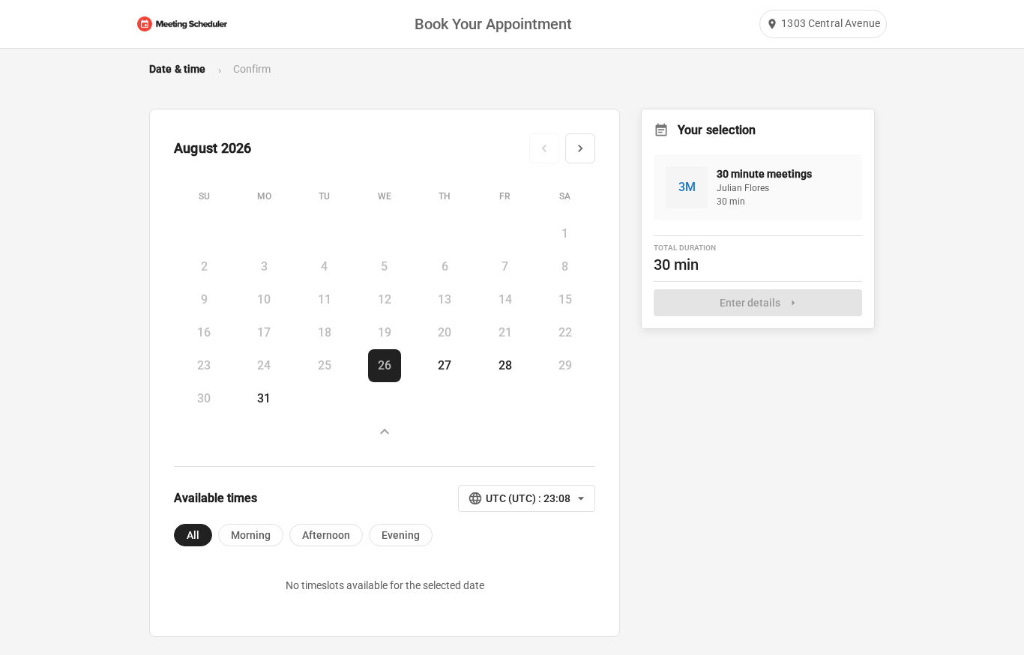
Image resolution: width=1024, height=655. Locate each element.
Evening (401, 535)
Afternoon (326, 535)
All (193, 535)
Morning (251, 535)
